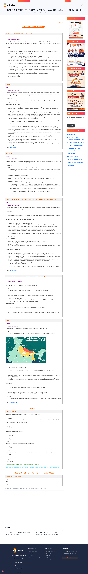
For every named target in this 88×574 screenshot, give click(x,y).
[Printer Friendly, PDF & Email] (8, 20)
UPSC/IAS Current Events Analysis (39, 488)
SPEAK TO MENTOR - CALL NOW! (24, 1)
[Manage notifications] (3, 571)
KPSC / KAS (54, 5)
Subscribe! (67, 573)
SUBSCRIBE (68, 1)
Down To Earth (13, 194)
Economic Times (13, 270)
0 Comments (50, 13)
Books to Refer (49, 553)
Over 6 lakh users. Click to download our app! (44, 573)
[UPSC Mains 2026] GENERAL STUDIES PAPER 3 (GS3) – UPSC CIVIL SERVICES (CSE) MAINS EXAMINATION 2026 (75, 164)
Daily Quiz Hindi (32, 555)
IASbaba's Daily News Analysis (25, 488)
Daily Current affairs (33, 551)
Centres (62, 5)
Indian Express (13, 147)
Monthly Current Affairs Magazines (36, 557)
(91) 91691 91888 (19, 562)
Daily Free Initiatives (33, 5)
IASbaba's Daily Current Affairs (12, 488)
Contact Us (69, 5)
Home (24, 5)
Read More (8, 537)
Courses (47, 5)
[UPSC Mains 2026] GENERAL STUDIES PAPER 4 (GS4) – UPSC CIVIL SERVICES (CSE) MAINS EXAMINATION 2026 (75, 159)
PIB (10, 315)
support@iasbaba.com (19, 565)
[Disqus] (33, 507)
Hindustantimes (13, 402)
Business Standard (14, 79)
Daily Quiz (31, 553)
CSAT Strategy (49, 557)
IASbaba (23, 573)
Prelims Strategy (49, 555)
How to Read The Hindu (51, 551)
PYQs (42, 5)
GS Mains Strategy (50, 560)
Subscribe (70, 125)
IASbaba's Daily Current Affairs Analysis (15, 18)
